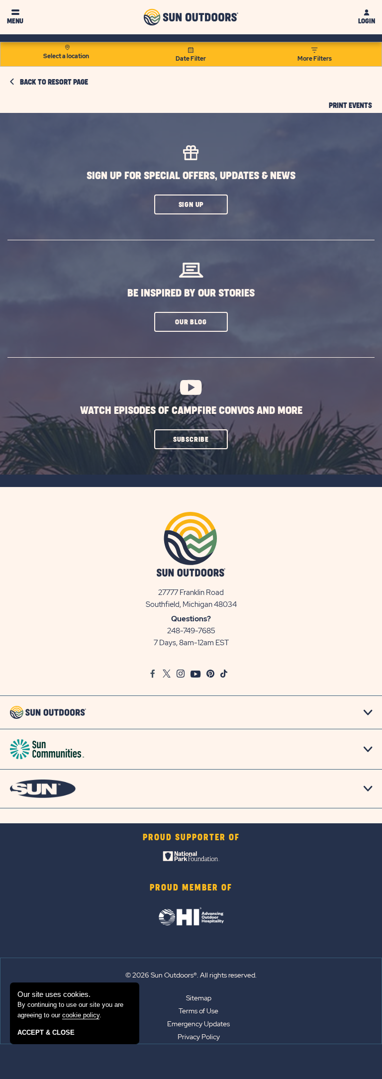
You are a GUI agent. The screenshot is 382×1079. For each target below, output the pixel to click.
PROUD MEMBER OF (191, 888)
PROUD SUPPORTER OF (191, 838)
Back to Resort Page (54, 82)
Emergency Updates (198, 1023)
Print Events (350, 106)
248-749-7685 (191, 631)
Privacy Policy (199, 1036)
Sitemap (198, 997)
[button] (191, 204)
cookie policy (80, 1015)
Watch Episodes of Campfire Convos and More (191, 410)
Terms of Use (198, 1010)
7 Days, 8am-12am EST (191, 643)
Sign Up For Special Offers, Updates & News (191, 176)
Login (366, 21)
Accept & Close (46, 1032)
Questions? (191, 619)
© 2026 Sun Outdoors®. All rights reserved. (191, 975)
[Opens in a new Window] (191, 859)
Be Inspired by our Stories (191, 293)
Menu (15, 21)
